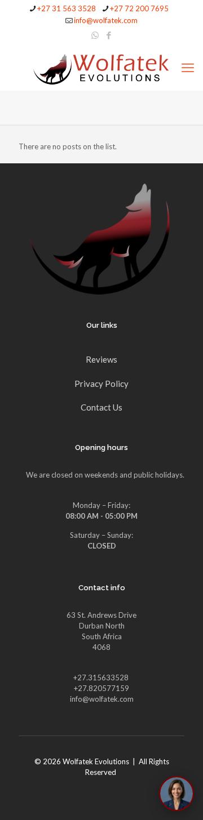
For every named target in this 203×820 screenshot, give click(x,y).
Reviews (101, 359)
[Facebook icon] (109, 35)
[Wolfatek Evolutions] (101, 67)
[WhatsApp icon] (95, 35)
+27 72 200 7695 (139, 8)
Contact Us (101, 407)
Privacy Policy (101, 383)
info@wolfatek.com (106, 20)
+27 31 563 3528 (66, 8)
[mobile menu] (187, 67)
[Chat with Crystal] (176, 793)
